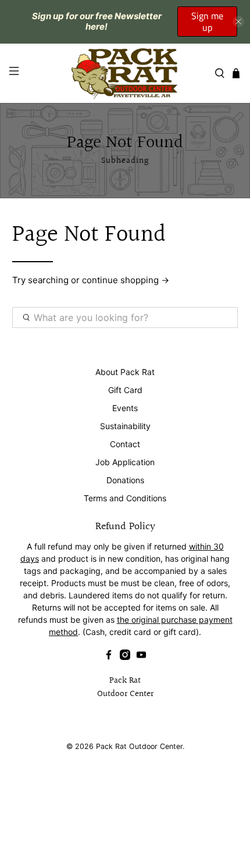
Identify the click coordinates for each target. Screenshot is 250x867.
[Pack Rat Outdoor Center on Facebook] (108, 657)
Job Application (125, 462)
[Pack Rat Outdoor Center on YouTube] (141, 657)
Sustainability (125, 426)
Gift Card (125, 390)
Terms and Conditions (125, 498)
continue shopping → (125, 280)
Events (125, 408)
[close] (238, 21)
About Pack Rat (125, 372)
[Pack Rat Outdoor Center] (125, 73)
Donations (125, 480)
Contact (125, 444)
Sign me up (207, 21)
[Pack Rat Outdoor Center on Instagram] (125, 657)
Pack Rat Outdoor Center (139, 746)
